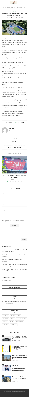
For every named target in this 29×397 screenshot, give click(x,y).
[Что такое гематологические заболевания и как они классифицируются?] (6, 368)
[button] (3, 169)
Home (3, 7)
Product (5, 315)
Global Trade (10, 7)
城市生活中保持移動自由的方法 (19, 337)
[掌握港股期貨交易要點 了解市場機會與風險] (6, 349)
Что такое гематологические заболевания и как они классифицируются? (18, 368)
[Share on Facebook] (18, 122)
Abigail (12, 17)
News (12, 318)
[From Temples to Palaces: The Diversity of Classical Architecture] (6, 379)
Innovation (19, 321)
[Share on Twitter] (19, 122)
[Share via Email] (23, 122)
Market (5, 321)
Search (3, 236)
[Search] (27, 2)
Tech (11, 321)
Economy (5, 318)
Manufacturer (15, 315)
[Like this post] (16, 122)
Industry (5, 324)
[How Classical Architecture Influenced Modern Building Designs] (6, 358)
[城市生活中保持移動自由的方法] (6, 339)
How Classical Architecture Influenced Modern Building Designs (19, 357)
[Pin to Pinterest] (21, 122)
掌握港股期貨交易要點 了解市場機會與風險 (19, 347)
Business (13, 324)
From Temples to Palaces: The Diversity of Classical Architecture (19, 378)
